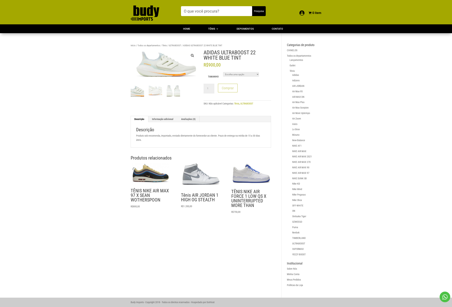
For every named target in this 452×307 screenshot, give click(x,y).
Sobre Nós (292, 268)
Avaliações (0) (188, 119)
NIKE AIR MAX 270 (301, 162)
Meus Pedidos (294, 279)
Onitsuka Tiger (299, 216)
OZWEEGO (297, 221)
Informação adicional (162, 119)
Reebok (295, 232)
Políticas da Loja (295, 285)
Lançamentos (296, 60)
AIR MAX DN (298, 96)
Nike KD (296, 183)
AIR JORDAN (298, 86)
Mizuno (295, 134)
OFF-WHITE (297, 205)
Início (133, 45)
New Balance (298, 140)
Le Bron (296, 129)
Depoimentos (245, 29)
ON (293, 210)
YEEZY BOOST (299, 254)
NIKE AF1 (297, 145)
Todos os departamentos (149, 45)
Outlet (292, 65)
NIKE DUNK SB (299, 178)
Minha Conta (293, 274)
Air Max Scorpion (300, 107)
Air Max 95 (297, 91)
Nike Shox (297, 200)
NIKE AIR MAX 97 (300, 172)
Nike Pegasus (299, 194)
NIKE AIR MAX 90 (300, 167)
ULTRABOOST (175, 45)
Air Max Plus (298, 102)
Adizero (296, 80)
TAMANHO (213, 76)
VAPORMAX (298, 249)
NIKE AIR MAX (299, 151)
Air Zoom (296, 118)
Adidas (295, 75)
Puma (295, 227)
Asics (294, 124)
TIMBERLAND (299, 238)
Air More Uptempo (301, 113)
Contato (277, 29)
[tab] (139, 119)
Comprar (228, 88)
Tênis (211, 29)
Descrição (139, 119)
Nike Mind (297, 189)
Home (186, 29)
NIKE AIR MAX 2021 (302, 156)
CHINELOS (292, 50)
